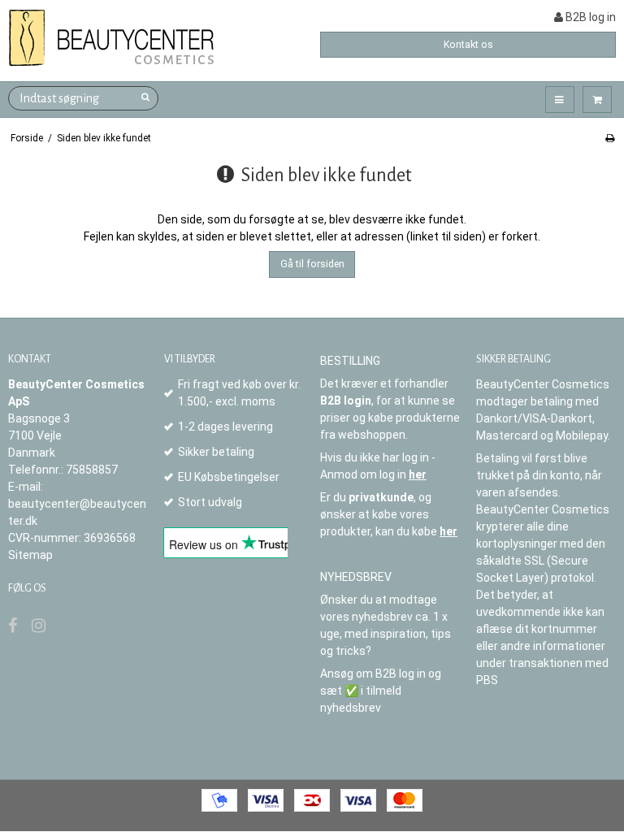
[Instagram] (39, 625)
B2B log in (589, 17)
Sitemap (30, 554)
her (418, 474)
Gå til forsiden (312, 264)
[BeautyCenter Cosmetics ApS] (114, 38)
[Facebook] (12, 625)
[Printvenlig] (610, 138)
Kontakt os (468, 44)
